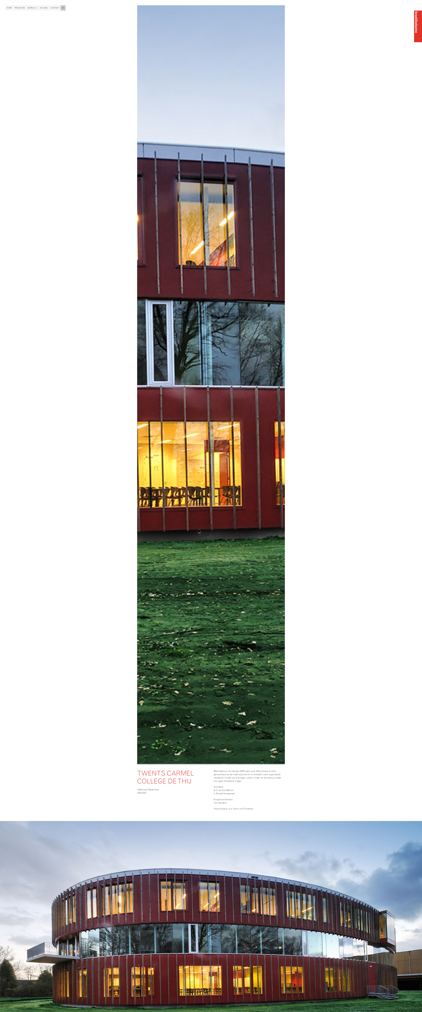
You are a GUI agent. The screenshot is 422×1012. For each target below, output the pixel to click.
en (63, 8)
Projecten (20, 8)
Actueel (44, 8)
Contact (55, 8)
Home (9, 8)
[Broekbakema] (418, 26)
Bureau (31, 8)
